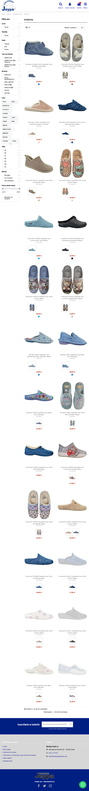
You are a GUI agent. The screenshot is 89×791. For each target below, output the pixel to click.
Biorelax (39, 68)
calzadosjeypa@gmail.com (58, 756)
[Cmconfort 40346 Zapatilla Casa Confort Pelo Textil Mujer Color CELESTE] (32, 250)
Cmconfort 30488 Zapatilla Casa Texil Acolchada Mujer (39, 577)
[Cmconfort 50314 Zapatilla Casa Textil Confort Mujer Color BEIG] (65, 191)
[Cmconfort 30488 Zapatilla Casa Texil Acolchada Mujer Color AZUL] (39, 587)
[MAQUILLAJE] (39, 142)
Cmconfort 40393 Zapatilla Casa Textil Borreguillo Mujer (38, 522)
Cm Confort (72, 68)
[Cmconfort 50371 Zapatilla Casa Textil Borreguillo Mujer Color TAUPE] (32, 191)
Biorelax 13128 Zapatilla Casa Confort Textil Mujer (72, 686)
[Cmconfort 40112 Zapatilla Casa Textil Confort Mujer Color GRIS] (72, 641)
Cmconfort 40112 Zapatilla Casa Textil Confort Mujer (72, 631)
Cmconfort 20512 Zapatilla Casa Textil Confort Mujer (72, 522)
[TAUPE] (39, 200)
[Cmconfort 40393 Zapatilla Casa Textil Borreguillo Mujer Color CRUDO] (39, 532)
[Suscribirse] (70, 724)
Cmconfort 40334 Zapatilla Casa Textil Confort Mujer (39, 631)
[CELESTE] (39, 258)
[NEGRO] (72, 258)
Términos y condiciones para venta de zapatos (19, 755)
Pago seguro (7, 758)
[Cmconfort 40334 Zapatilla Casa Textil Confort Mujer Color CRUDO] (39, 641)
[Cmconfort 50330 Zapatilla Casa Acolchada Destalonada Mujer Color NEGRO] (65, 250)
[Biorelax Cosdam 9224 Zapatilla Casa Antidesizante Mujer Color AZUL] (32, 75)
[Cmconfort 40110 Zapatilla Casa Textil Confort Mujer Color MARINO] (72, 587)
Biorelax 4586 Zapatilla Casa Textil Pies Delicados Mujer (72, 413)
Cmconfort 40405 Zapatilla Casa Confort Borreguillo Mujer (72, 468)
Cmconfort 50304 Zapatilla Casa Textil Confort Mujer (39, 297)
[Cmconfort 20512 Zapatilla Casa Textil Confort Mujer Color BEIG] (68, 532)
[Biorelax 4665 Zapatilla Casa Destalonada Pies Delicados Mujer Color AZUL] (32, 366)
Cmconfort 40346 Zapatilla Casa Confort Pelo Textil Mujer (39, 239)
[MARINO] (72, 142)
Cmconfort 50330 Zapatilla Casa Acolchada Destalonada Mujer (72, 239)
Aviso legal (6, 749)
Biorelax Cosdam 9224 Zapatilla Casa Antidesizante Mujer (39, 65)
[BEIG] (72, 200)
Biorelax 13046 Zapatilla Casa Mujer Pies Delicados (39, 413)
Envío (5, 747)
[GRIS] (72, 316)
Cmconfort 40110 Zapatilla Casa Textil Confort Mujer (72, 577)
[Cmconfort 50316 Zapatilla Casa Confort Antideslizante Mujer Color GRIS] (65, 308)
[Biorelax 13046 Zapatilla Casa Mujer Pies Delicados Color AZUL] (39, 423)
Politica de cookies (9, 752)
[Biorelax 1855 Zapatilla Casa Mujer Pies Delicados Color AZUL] (65, 366)
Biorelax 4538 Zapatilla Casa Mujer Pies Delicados (39, 686)
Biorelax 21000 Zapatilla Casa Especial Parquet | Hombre (39, 123)
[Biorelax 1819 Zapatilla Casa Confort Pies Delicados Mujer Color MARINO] (65, 133)
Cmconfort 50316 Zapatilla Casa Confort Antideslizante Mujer (72, 297)
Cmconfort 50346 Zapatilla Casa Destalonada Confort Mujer (72, 65)
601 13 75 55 (53, 752)
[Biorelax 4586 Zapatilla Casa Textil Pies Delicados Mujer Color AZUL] (72, 423)
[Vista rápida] (52, 36)
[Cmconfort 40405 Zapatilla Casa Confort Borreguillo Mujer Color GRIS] (72, 478)
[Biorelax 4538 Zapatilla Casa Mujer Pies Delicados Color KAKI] (39, 696)
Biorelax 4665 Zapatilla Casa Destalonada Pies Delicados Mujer (39, 355)
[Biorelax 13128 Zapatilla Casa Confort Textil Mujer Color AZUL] (72, 696)
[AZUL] (39, 84)
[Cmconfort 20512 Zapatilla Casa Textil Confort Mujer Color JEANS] (76, 532)
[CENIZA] (72, 84)
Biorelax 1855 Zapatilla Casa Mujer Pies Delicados (72, 355)
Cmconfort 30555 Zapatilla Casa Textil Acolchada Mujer (39, 468)
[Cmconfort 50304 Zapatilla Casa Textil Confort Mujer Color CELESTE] (32, 308)
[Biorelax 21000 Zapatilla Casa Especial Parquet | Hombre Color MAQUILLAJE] (32, 133)
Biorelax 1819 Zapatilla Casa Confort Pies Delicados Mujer (72, 123)
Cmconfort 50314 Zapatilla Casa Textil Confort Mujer (72, 181)
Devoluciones (7, 761)
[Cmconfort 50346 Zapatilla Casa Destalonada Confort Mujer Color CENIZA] (65, 75)
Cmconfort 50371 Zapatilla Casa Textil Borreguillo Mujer (39, 181)
